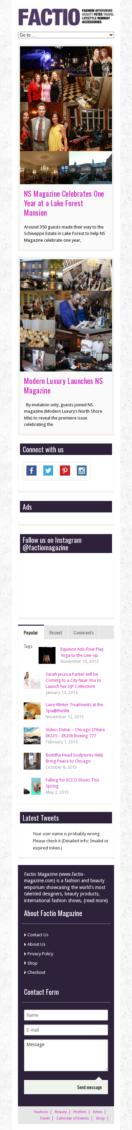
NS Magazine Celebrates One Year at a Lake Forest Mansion (64, 203)
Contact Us (37, 934)
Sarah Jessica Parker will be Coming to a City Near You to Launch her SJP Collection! (73, 680)
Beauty (61, 1112)
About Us (36, 944)
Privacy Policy (40, 953)
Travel (45, 1118)
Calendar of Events (73, 1118)
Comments (83, 632)
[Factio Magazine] (66, 24)
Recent (55, 632)
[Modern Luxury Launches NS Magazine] (66, 368)
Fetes (97, 1112)
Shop (32, 963)
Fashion (41, 1112)
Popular (31, 632)
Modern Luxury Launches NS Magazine (63, 385)
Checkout (36, 972)
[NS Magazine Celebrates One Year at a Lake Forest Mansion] (66, 181)
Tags (28, 645)
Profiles (79, 1112)
